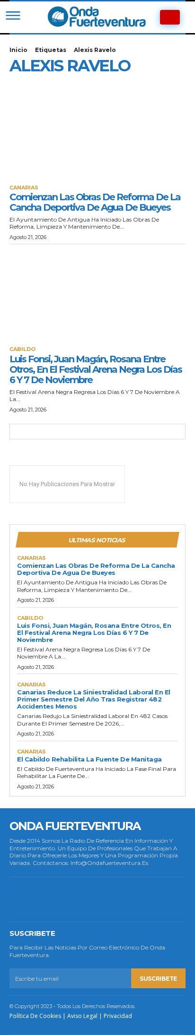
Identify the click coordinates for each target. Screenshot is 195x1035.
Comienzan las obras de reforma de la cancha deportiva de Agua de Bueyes (94, 202)
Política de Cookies (35, 1016)
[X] (113, 899)
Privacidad (118, 1016)
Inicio (18, 49)
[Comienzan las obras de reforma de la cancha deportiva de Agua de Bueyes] (97, 131)
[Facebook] (22, 899)
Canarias (23, 188)
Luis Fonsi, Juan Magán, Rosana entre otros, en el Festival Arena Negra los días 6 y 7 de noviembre (95, 369)
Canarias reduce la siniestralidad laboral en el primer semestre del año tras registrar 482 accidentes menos (93, 699)
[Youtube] (144, 899)
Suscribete (158, 978)
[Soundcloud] (83, 899)
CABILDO (22, 349)
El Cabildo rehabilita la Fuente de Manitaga (89, 759)
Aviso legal (82, 1016)
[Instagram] (52, 899)
